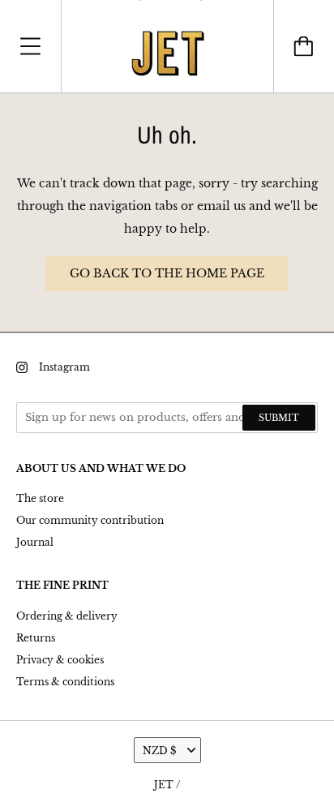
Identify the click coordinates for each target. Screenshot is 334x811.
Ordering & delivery (67, 616)
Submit (279, 417)
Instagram (64, 367)
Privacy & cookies (60, 660)
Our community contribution (90, 520)
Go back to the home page (167, 273)
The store (40, 498)
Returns (35, 638)
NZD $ (159, 750)
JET (163, 785)
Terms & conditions (65, 682)
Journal (35, 542)
